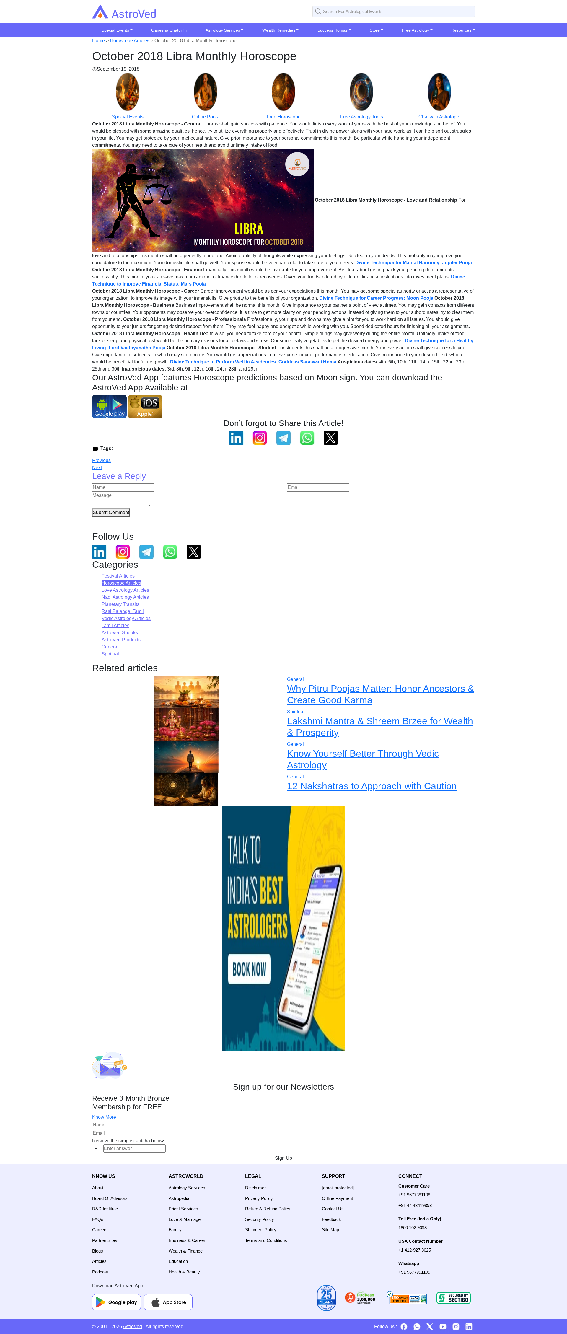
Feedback (331, 1219)
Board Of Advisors (110, 1198)
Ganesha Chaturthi (169, 30)
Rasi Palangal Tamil (123, 611)
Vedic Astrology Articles (126, 618)
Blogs (97, 1250)
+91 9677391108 (414, 1194)
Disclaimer (255, 1187)
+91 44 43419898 (415, 1205)
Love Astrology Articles (125, 590)
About (97, 1187)
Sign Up (283, 1158)
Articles (99, 1261)
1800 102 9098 (412, 1227)
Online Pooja (205, 116)
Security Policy (259, 1219)
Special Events (128, 116)
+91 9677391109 (414, 1272)
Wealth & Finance (186, 1250)
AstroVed (132, 1326)
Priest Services (183, 1208)
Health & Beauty (184, 1271)
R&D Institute (105, 1208)
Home (98, 40)
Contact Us (333, 1208)
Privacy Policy (259, 1198)
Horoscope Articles (129, 40)
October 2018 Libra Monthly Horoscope (195, 40)
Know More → (107, 1117)
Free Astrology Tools (361, 116)
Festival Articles (118, 575)
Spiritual (110, 653)
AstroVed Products (121, 639)
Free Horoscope (284, 116)
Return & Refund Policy (267, 1208)
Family (175, 1229)
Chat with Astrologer (439, 116)
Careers (100, 1229)
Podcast (100, 1271)
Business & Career (187, 1240)
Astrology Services (187, 1187)
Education (178, 1261)
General (110, 646)
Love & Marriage (185, 1219)
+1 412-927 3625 (414, 1250)
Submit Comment (111, 512)
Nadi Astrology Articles (125, 597)
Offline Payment (337, 1198)
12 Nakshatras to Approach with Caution (372, 786)
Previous (101, 460)
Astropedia (179, 1198)
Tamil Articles (115, 625)
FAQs (97, 1219)
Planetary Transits (120, 604)
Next (97, 467)
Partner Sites (104, 1240)
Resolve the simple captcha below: (128, 1140)
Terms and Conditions (266, 1240)
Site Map (330, 1229)
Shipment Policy (260, 1229)
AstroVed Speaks (120, 632)
